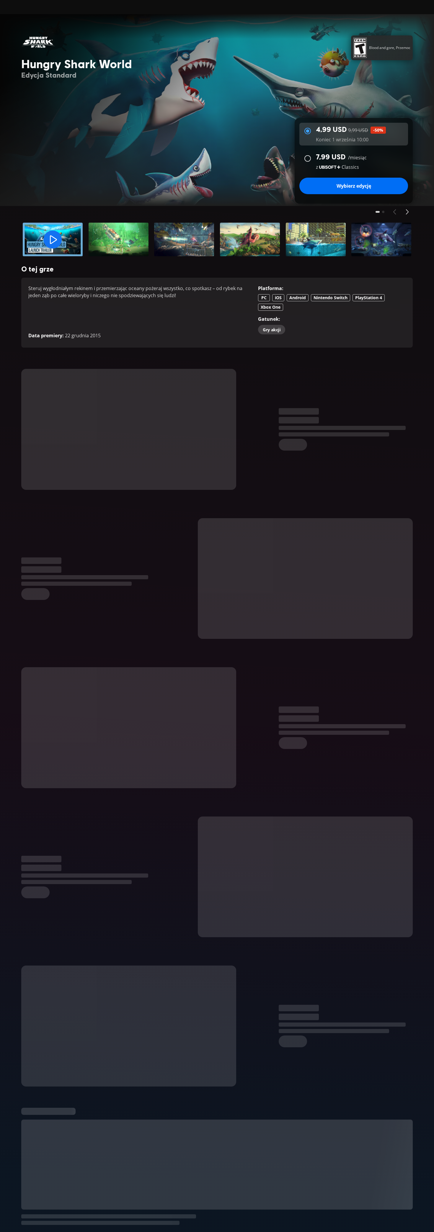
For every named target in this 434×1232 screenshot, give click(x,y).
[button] (52, 239)
